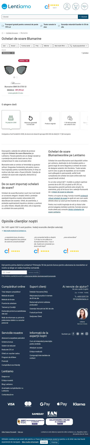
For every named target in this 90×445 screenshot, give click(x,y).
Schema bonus (7, 342)
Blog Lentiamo (7, 384)
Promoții (5, 361)
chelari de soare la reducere (62, 192)
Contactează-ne (7, 394)
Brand (13, 46)
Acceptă (44, 442)
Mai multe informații (30, 442)
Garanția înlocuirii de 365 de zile (42, 309)
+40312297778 (82, 296)
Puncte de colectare (9, 303)
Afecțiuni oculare (36, 347)
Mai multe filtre (60, 46)
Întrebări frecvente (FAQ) (39, 292)
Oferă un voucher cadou (11, 353)
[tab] (14, 77)
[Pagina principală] (2, 33)
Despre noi (6, 376)
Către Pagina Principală (9, 432)
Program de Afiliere (9, 357)
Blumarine (6, 53)
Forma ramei (25, 46)
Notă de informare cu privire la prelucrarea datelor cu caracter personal (13, 320)
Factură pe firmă (36, 312)
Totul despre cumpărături (11, 292)
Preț (37, 46)
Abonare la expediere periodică (13, 338)
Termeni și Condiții (8, 307)
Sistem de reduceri (8, 346)
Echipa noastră (7, 380)
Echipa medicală (36, 351)
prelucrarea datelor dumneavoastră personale (40, 276)
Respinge (54, 442)
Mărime (46, 46)
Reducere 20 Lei (8, 349)
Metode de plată (8, 296)
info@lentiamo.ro (82, 299)
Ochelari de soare (12, 33)
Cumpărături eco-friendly (11, 365)
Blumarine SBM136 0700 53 (15, 87)
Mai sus (20, 432)
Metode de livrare (8, 299)
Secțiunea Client (36, 316)
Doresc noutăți (34, 272)
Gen (4, 46)
